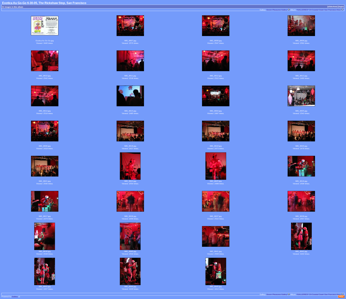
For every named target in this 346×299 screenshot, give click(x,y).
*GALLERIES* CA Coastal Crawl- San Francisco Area (319, 10)
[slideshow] (332, 7)
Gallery (15, 297)
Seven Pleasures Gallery (277, 10)
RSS (341, 297)
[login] (341, 7)
